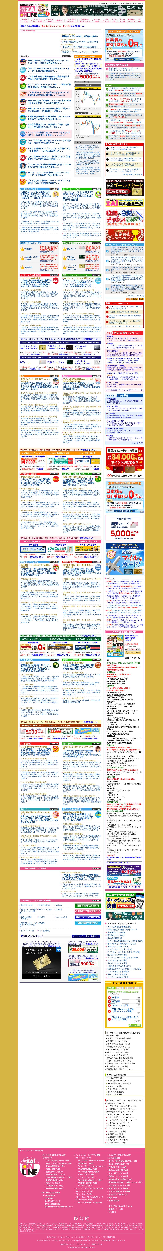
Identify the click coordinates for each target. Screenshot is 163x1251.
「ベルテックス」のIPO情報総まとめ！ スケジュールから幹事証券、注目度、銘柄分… (125, 165)
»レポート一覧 (123, 326)
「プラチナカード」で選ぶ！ (87, 1177)
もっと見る (66, 56)
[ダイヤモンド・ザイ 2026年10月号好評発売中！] (43, 15)
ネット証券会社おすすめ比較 (119, 927)
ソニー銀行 (124, 416)
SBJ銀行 (125, 438)
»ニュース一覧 (111, 326)
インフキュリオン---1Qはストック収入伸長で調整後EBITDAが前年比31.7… (124, 322)
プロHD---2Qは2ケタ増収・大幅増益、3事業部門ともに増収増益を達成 (125, 307)
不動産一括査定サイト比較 (118, 1049)
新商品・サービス (116, 1209)
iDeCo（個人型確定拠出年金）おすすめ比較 (125, 941)
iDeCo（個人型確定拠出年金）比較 (123, 1161)
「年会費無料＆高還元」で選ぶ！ (88, 1169)
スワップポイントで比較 (117, 1089)
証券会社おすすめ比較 (115, 1103)
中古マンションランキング (117, 1055)
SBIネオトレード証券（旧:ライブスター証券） (124, 376)
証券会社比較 (47, 1158)
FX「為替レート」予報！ (116, 1142)
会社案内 (82, 1237)
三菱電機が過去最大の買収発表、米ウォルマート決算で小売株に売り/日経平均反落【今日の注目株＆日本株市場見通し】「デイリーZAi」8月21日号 (125, 76)
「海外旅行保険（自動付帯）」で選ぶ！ (90, 1180)
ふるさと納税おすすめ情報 (118, 972)
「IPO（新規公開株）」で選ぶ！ (55, 1174)
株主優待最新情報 (49, 1195)
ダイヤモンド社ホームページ (68, 1237)
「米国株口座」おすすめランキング (122, 1109)
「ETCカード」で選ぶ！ (85, 1186)
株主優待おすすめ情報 (116, 932)
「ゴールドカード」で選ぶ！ (87, 1174)
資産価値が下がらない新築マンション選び (124, 969)
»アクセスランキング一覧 (135, 296)
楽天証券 (124, 338)
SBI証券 (124, 346)
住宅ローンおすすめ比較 (117, 963)
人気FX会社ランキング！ (118, 1081)
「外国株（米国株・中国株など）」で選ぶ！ (59, 1177)
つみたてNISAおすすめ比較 (120, 1155)
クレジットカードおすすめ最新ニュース (89, 1197)
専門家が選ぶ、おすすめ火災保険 (119, 1058)
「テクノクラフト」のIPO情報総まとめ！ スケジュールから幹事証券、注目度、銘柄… (125, 159)
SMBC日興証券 (124, 353)
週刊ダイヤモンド (84, 1240)
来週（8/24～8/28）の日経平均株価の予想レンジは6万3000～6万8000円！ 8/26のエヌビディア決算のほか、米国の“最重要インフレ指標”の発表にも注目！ (127, 260)
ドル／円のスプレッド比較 (118, 1140)
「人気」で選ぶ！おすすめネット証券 (57, 1160)
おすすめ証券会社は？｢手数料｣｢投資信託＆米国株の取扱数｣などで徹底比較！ (125, 111)
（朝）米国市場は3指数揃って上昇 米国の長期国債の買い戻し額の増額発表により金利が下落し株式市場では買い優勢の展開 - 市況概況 (88, 170)
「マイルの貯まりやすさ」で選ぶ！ (89, 1172)
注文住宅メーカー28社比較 (117, 1066)
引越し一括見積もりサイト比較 (118, 1061)
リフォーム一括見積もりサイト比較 (120, 1063)
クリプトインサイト (118, 1240)
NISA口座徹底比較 (114, 938)
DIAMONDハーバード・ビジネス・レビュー (75, 1244)
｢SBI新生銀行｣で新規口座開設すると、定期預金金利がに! (125, 116)
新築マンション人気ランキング (118, 1052)
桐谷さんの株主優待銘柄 (52, 1204)
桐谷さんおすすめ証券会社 (118, 946)
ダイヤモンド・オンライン (67, 1240)
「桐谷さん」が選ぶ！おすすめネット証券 (58, 1163)
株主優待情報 (49, 1198)
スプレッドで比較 (115, 1086)
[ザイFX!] (139, 20)
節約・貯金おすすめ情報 (117, 974)
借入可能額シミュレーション (119, 1044)
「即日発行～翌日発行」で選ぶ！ (88, 1183)
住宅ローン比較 (112, 1036)
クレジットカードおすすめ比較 (119, 949)
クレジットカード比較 (83, 1158)
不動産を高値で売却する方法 (119, 966)
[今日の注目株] (122, 20)
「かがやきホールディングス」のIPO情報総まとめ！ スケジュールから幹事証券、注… (125, 170)
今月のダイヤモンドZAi (118, 1194)
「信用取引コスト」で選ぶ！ (54, 1172)
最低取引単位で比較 (116, 1092)
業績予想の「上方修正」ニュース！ (120, 1112)
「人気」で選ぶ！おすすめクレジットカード (92, 1166)
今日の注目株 (114, 1201)
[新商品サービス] (131, 20)
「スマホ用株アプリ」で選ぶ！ (54, 1186)
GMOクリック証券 (120, 1005)
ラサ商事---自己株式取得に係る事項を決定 (123, 312)
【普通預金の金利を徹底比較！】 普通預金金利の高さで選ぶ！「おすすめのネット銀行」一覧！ (127, 269)
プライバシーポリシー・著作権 (97, 1237)
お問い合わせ (51, 1237)
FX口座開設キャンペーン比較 (119, 1083)
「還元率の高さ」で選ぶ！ (86, 1163)
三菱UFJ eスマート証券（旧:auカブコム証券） (124, 360)
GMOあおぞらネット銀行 (125, 430)
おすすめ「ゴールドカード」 (119, 1123)
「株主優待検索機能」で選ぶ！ (54, 1188)
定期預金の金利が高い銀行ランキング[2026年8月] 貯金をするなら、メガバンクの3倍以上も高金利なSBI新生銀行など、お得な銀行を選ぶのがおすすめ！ (127, 250)
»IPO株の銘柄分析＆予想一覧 (133, 174)
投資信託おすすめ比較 (116, 935)
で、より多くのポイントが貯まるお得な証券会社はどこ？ (125, 105)
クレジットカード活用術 (84, 1191)
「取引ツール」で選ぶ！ (52, 1183)
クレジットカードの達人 (84, 1194)
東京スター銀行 (124, 408)
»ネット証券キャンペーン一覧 (131, 390)
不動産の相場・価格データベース (119, 1069)
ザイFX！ (112, 1212)
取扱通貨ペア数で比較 (117, 1137)
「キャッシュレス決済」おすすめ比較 (122, 958)
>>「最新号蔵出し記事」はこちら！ (119, 863)
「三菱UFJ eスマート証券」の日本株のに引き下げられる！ (125, 95)
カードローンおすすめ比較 (118, 977)
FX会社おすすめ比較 (114, 1128)
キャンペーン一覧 (27, 931)
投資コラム (113, 1198)
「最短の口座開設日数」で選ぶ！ (55, 1166)
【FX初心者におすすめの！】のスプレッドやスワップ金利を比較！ (125, 132)
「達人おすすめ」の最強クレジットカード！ (92, 1160)
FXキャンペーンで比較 (117, 1131)
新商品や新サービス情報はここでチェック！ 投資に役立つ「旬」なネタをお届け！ (125, 69)
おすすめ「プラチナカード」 (119, 1126)
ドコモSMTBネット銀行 (124, 423)
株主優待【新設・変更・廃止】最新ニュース (59, 1207)
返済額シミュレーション (117, 1041)
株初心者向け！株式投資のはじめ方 (121, 944)
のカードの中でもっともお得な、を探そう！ (125, 100)
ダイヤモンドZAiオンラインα (120, 1206)
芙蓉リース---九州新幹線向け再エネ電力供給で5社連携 (125, 316)
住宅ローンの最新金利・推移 (119, 1038)
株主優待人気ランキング (52, 1201)
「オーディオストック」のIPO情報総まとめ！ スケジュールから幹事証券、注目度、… (125, 154)
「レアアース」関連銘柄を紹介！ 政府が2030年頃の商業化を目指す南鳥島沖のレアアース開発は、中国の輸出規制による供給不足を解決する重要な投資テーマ (127, 278)
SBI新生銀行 (124, 401)
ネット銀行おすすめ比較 (117, 960)
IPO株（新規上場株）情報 (119, 1164)
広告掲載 (112, 1237)
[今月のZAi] (114, 20)
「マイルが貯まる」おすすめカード (122, 1120)
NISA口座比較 (114, 1158)
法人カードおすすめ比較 (117, 955)
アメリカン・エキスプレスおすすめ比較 (123, 952)
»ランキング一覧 (134, 326)
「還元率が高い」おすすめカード (121, 1117)
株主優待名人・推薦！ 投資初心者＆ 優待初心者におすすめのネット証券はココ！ (125, 137)
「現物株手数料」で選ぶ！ (53, 1169)
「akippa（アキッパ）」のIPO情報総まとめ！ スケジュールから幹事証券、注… (125, 148)
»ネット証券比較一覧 (113, 390)
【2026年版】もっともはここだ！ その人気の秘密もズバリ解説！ (125, 127)
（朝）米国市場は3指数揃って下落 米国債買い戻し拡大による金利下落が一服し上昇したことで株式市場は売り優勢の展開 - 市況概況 (88, 155)
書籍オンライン (97, 1244)
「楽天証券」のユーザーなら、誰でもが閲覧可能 (125, 121)
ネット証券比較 (44, 931)
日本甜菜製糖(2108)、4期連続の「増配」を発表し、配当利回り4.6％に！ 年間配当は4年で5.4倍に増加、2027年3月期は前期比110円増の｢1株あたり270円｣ (127, 288)
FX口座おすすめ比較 (114, 1078)
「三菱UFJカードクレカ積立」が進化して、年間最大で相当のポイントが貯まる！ (125, 89)
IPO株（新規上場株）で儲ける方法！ (122, 930)
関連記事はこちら (90, 972)
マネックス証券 (124, 385)
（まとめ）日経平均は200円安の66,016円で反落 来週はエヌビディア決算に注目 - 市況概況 (87, 147)
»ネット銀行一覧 (137, 443)
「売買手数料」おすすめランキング (122, 1106)
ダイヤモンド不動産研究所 (101, 1240)
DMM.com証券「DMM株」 (124, 368)
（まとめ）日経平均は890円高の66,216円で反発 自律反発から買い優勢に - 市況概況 (87, 163)
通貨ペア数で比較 (115, 1095)
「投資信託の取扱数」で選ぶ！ (54, 1180)
